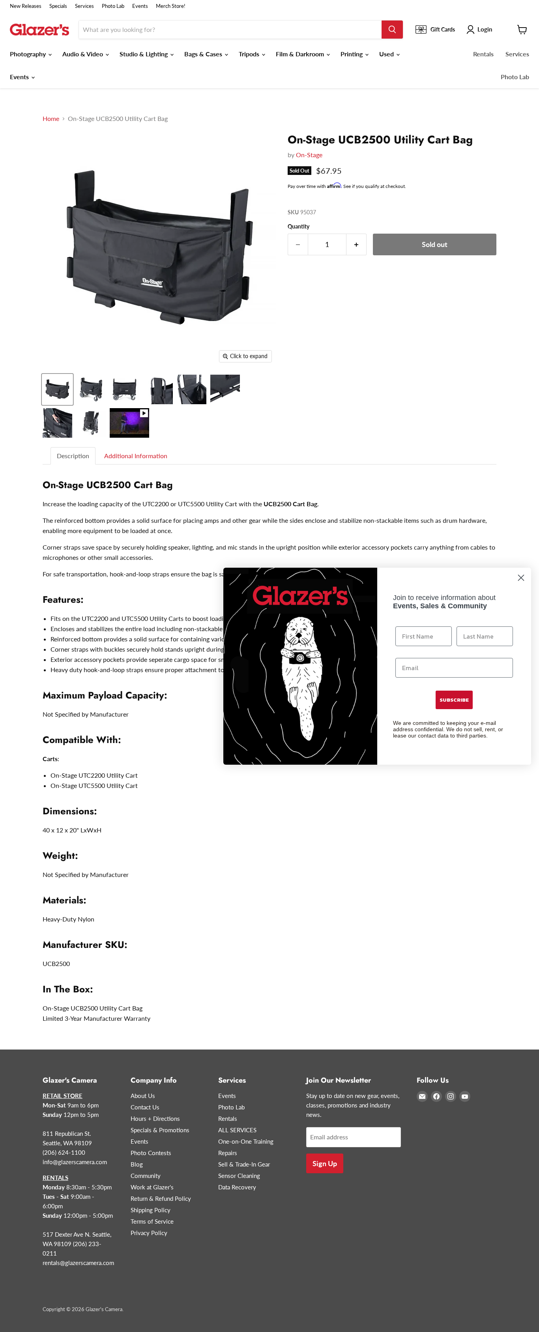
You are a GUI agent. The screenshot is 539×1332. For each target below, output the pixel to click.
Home (51, 118)
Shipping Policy (150, 1209)
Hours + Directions (155, 1118)
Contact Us (145, 1107)
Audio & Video (83, 54)
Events (140, 6)
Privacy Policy (149, 1232)
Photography (28, 54)
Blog (137, 1164)
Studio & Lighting (144, 54)
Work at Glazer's (152, 1187)
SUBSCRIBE (454, 700)
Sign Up (325, 1163)
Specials (58, 6)
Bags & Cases (204, 54)
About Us (143, 1095)
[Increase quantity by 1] (356, 244)
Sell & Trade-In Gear (244, 1164)
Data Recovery (237, 1187)
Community (146, 1175)
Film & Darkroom (301, 54)
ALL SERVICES (237, 1129)
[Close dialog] (521, 578)
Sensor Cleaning (239, 1175)
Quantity (298, 226)
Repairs (227, 1152)
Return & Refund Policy (161, 1198)
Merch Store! (170, 6)
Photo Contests (151, 1152)
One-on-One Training (245, 1141)
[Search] (392, 29)
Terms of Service (152, 1221)
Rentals (483, 54)
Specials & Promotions (160, 1129)
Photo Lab (113, 6)
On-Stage (309, 154)
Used (387, 54)
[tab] (73, 456)
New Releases (25, 6)
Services (84, 6)
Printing (352, 54)
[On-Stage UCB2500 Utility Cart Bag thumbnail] (57, 389)
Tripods (250, 54)
